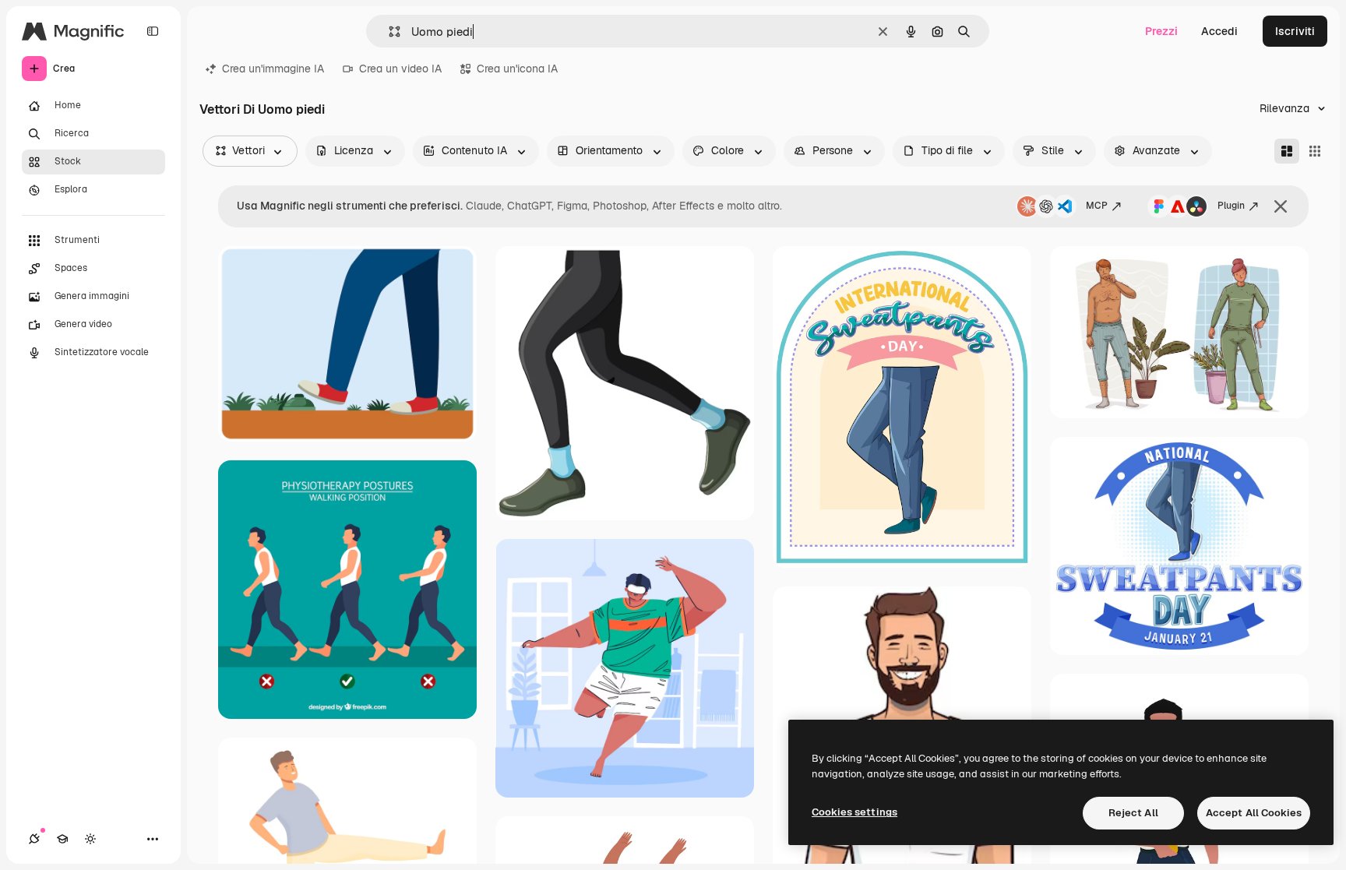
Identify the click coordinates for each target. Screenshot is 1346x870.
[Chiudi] (1280, 206)
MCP (1097, 205)
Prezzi (1161, 31)
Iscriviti (1295, 31)
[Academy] (62, 838)
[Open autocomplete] (388, 31)
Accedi (1219, 31)
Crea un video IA (400, 69)
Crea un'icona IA (517, 69)
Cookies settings (854, 812)
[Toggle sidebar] (152, 31)
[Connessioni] (34, 838)
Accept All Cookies (1254, 812)
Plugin (1231, 205)
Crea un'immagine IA (273, 69)
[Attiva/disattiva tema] (90, 838)
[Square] (1314, 151)
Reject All (1133, 812)
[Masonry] (1286, 151)
